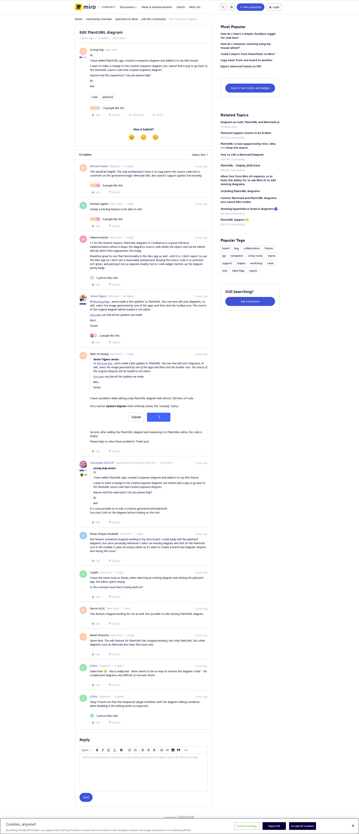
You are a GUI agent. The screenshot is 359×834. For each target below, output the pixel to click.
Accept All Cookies (302, 825)
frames (269, 248)
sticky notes (255, 255)
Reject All (274, 825)
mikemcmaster (99, 237)
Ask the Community (154, 19)
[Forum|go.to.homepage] (95, 7)
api (224, 255)
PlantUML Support (233, 219)
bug (236, 248)
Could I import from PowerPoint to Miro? (248, 54)
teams (272, 255)
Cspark (94, 572)
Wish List (194, 7)
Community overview (99, 19)
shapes (241, 263)
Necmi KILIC (97, 608)
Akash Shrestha (99, 635)
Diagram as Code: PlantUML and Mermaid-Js (250, 122)
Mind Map (238, 270)
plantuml (107, 97)
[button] (250, 7)
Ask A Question (250, 301)
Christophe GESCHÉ (102, 462)
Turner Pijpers (98, 296)
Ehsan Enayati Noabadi (104, 534)
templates (237, 255)
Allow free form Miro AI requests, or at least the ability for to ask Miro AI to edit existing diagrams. (248, 180)
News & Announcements (157, 7)
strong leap (97, 49)
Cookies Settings (247, 825)
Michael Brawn (99, 166)
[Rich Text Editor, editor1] (144, 772)
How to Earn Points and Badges (250, 88)
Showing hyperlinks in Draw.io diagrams (247, 209)
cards (270, 263)
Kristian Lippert (99, 204)
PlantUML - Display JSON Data (240, 165)
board (225, 248)
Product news (229, 126)
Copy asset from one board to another (246, 60)
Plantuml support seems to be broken (246, 133)
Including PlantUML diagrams (240, 191)
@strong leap (101, 301)
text (224, 270)
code (95, 97)
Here (93, 315)
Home (78, 19)
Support (227, 263)
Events (181, 7)
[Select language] (231, 7)
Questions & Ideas (126, 19)
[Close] (353, 825)
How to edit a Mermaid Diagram (242, 154)
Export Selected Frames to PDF (241, 66)
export (253, 270)
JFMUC (94, 666)
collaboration (252, 248)
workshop (256, 263)
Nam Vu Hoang (99, 354)
